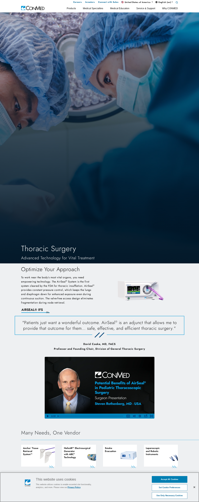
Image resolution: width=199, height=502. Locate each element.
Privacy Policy (74, 487)
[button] (137, 2)
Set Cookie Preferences (169, 487)
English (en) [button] (164, 2)
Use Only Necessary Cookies (169, 495)
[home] (32, 8)
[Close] (194, 487)
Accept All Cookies (169, 479)
